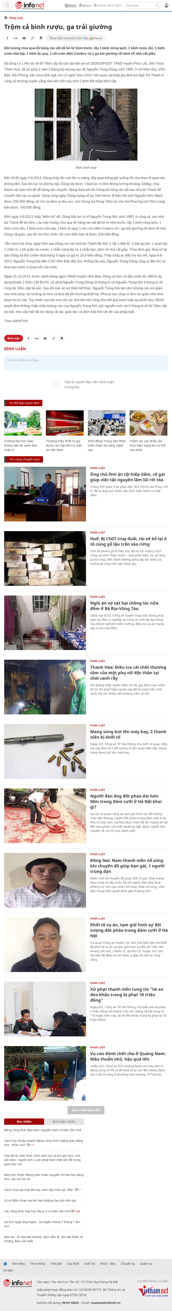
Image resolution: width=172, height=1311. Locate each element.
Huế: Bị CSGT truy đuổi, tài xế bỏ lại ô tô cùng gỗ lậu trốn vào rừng (128, 541)
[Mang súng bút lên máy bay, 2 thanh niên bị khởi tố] (45, 751)
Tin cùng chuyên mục (24, 459)
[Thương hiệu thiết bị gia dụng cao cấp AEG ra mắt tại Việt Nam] (64, 423)
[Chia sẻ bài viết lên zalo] (16, 38)
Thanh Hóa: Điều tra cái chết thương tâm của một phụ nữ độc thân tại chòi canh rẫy (128, 672)
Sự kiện (8, 1270)
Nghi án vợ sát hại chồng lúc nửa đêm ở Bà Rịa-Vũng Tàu (124, 605)
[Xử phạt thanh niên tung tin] (45, 1009)
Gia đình (73, 1263)
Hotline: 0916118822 (110, 5)
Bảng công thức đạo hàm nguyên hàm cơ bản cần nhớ (42, 1130)
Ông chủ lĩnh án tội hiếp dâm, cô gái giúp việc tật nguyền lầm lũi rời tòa (127, 477)
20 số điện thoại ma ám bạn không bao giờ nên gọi (40, 1200)
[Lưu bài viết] (41, 38)
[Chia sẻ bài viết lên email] (24, 38)
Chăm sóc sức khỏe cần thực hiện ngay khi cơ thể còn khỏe (147, 445)
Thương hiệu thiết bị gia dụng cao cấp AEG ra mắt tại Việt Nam (64, 445)
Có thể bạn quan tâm (24, 403)
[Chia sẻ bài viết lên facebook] (7, 38)
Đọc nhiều (24, 1122)
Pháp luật (16, 18)
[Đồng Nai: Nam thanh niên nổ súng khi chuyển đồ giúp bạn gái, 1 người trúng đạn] (45, 880)
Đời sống (18, 1263)
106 (77, 1211)
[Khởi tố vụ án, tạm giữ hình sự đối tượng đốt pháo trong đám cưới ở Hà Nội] (45, 944)
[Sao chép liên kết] (32, 38)
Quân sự (146, 1263)
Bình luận (14, 338)
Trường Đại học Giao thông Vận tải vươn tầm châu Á (20, 445)
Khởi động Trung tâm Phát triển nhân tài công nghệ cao (106, 445)
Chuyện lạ (128, 1263)
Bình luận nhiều (64, 1122)
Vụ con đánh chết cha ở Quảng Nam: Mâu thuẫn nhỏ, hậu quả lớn (128, 1056)
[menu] (7, 5)
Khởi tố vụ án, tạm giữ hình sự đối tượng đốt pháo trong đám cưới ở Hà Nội (129, 930)
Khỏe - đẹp (108, 1263)
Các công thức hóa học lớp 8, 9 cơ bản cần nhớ (37, 1211)
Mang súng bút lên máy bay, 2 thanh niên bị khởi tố (128, 734)
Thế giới (56, 1263)
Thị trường (37, 1263)
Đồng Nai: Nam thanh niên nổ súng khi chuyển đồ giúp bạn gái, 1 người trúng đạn (127, 866)
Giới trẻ (90, 1263)
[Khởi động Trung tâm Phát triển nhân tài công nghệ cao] (106, 423)
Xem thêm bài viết (86, 1110)
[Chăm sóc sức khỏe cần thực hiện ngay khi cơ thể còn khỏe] (148, 423)
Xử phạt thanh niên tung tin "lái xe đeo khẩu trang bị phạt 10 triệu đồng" (126, 994)
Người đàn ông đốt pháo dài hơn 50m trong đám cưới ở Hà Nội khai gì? (126, 801)
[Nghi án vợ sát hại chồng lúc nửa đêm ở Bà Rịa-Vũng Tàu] (45, 623)
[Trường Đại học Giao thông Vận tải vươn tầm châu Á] (23, 423)
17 (32, 1145)
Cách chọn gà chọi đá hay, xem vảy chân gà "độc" (39, 1190)
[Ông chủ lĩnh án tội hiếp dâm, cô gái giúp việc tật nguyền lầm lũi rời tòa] (45, 494)
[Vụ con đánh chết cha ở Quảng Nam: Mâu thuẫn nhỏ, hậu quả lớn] (45, 1073)
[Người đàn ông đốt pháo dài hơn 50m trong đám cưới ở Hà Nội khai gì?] (45, 815)
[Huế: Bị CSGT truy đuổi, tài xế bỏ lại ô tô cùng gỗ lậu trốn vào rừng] (45, 558)
